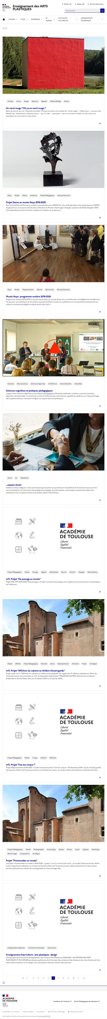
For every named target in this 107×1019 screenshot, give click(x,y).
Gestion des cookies (76, 1012)
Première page (23, 978)
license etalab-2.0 (43, 1016)
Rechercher (102, 11)
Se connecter (41, 1012)
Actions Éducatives (96, 4)
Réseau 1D (67, 4)
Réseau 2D (80, 4)
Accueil (4, 19)
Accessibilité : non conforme (11, 1012)
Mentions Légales (28, 1012)
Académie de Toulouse (61, 1001)
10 (73, 978)
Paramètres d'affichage (58, 1012)
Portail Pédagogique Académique (86, 1001)
